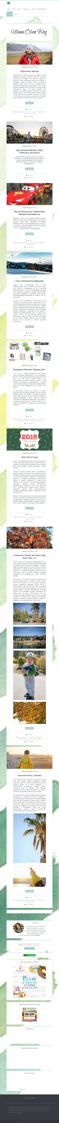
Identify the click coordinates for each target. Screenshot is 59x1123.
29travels (23, 1089)
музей (42, 242)
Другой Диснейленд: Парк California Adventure (29, 133)
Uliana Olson (29, 1098)
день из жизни (30, 112)
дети (28, 242)
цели (32, 519)
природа (39, 737)
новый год (39, 517)
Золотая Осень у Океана (29, 758)
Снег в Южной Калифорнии (29, 263)
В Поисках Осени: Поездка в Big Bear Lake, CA (29, 538)
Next (35, 911)
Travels (33, 9)
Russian (9, 14)
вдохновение (20, 900)
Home (9, 9)
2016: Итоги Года (29, 440)
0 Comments (30, 116)
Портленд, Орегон (29, 54)
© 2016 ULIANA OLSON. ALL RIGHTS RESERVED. (29, 1121)
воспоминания (20, 112)
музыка (33, 419)
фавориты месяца (36, 420)
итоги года (31, 517)
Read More (30, 103)
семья (26, 113)
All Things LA (26, 9)
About (14, 9)
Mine (18, 9)
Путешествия (40, 112)
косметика (26, 419)
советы (27, 420)
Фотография (32, 113)
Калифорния (35, 242)
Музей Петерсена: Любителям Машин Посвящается (29, 194)
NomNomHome (41, 9)
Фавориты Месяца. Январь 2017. (29, 352)
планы (28, 519)
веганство (18, 419)
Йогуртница (19, 373)
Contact (15, 14)
